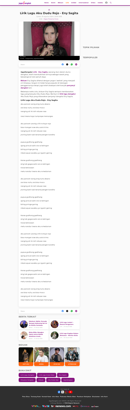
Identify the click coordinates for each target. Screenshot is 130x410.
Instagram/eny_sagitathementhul (34, 58)
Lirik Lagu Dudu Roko (46, 375)
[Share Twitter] (67, 64)
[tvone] (61, 406)
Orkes (93, 3)
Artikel (73, 3)
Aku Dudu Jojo (53, 380)
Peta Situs (26, 396)
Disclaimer (96, 396)
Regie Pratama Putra (51, 19)
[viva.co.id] (36, 406)
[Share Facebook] (62, 64)
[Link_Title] (49, 10)
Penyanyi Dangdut (27, 380)
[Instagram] (66, 392)
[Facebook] (59, 392)
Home (46, 3)
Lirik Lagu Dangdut (27, 375)
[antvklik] (76, 406)
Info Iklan (55, 396)
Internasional (84, 3)
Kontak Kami (46, 396)
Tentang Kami (36, 396)
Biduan (60, 3)
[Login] (106, 2)
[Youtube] (70, 392)
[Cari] (110, 2)
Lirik (67, 3)
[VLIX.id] (45, 406)
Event (53, 3)
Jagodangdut (68, 380)
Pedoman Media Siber (68, 396)
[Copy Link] (77, 64)
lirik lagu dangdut (68, 94)
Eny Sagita (43, 72)
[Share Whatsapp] (71, 64)
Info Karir (104, 396)
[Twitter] (62, 392)
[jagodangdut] (94, 406)
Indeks (100, 3)
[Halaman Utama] (25, 2)
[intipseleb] (84, 406)
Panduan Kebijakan (84, 396)
